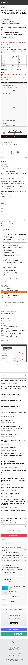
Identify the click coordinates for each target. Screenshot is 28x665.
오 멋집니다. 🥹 (5, 558)
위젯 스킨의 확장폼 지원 (6, 571)
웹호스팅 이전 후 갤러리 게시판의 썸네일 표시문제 (13, 381)
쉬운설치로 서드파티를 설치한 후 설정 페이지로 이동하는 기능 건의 (15, 567)
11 (15, 475)
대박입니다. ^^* (5, 550)
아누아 (4, 430)
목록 (26, 157)
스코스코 (4, 450)
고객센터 (19, 653)
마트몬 (4, 515)
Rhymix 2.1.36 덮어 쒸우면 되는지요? (11, 400)
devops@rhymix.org (14, 660)
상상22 (4, 397)
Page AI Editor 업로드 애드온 (14, 596)
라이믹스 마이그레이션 (7, 420)
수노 (4, 422)
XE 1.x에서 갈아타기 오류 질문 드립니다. (11, 394)
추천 (3, 225)
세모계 (4, 16)
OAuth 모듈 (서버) (12, 591)
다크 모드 (16, 655)
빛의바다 (4, 383)
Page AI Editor (12, 601)
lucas (4, 496)
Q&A (3, 7)
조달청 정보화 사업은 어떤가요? (9, 448)
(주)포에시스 (12, 645)
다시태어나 (5, 416)
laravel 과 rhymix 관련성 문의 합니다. (11, 434)
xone (4, 403)
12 (16, 522)
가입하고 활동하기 (14, 535)
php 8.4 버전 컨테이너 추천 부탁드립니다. (12, 406)
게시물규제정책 (19, 651)
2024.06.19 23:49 (9, 231)
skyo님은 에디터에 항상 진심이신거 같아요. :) (11, 557)
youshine (5, 391)
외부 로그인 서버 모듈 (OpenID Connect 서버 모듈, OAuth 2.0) (17, 587)
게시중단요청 (15, 653)
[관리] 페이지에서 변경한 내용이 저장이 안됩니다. (13, 488)
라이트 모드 (11, 655)
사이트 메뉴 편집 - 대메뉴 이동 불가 (9, 572)
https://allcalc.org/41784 (7, 340)
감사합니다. (4, 549)
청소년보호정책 (9, 653)
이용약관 (7, 651)
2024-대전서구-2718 (16, 649)
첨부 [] (2, 157)
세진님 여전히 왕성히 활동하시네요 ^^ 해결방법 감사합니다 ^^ (14, 546)
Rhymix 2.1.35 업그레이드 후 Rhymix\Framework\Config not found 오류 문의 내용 (13, 463)
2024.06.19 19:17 (7, 286)
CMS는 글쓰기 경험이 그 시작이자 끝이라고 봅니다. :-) (12, 554)
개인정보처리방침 (13, 651)
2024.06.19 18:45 (7, 166)
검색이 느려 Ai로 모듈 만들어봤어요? (10, 494)
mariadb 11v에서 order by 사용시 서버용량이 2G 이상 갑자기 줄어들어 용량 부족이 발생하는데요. (13, 480)
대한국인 (4, 490)
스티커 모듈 (11, 581)
